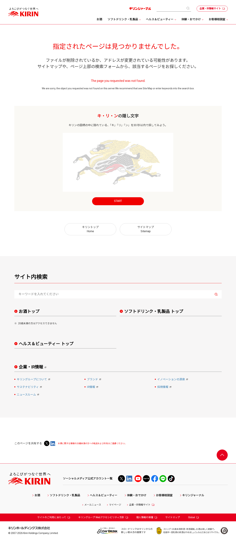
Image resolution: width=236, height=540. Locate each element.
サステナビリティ (30, 387)
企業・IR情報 (34, 367)
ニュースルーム (28, 395)
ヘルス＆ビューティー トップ (46, 343)
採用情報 (164, 387)
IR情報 (93, 387)
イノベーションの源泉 (173, 380)
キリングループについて (34, 380)
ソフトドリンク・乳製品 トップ (153, 311)
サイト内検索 (31, 277)
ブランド (94, 380)
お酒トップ (29, 311)
